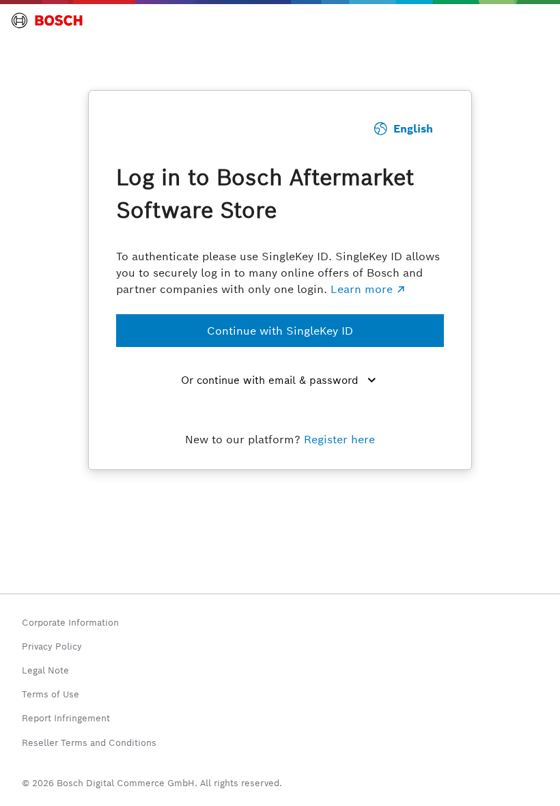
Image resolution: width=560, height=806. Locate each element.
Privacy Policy (52, 646)
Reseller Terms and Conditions (89, 743)
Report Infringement (66, 718)
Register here (339, 439)
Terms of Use (50, 694)
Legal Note (45, 670)
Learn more (362, 289)
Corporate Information (70, 622)
